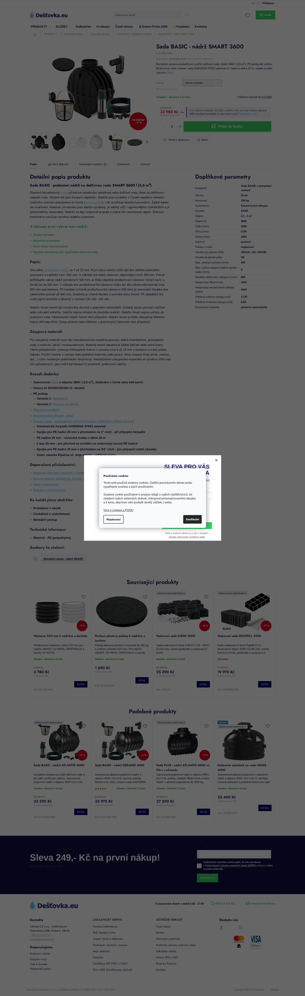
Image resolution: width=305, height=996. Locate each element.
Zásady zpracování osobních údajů (186, 537)
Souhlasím (192, 519)
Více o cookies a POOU (118, 510)
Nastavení (113, 519)
